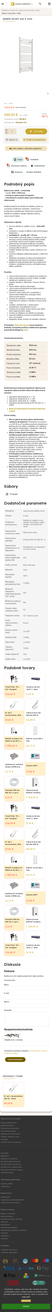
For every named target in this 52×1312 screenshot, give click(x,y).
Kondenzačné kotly (9, 1123)
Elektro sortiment (8, 1213)
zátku (25, 330)
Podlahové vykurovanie (10, 1134)
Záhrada (4, 1222)
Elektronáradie (7, 1216)
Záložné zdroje (7, 1172)
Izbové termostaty (8, 1131)
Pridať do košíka (36, 131)
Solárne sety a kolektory (11, 1142)
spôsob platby (7, 1184)
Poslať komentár (15, 1059)
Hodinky (4, 1238)
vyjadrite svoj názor (9, 1250)
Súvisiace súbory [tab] (17, 165)
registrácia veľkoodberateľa (13, 1200)
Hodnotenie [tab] (39, 166)
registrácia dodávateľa (10, 1203)
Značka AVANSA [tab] (33, 172)
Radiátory (5, 1156)
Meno (6, 985)
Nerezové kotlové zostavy (12, 1170)
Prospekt (14, 494)
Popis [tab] (20, 159)
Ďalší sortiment (8, 1210)
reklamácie (5, 1186)
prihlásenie (5, 1197)
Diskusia (18, 172)
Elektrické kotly (7, 1125)
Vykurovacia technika (11, 1119)
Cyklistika (5, 1236)
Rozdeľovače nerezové (10, 1161)
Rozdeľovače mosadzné (11, 1164)
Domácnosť (5, 1225)
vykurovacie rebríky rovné (34, 511)
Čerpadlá (4, 1153)
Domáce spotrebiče (9, 1227)
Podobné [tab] (32, 159)
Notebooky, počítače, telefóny (13, 1230)
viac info (26, 1297)
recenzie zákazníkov (9, 1252)
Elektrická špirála (21, 325)
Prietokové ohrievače (10, 1128)
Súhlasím (26, 1306)
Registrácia (6, 1193)
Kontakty (5, 1245)
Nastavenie (26, 1301)
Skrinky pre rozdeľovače (11, 1167)
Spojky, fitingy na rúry (10, 1137)
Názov (6, 1002)
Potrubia (4, 1139)
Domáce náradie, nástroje (11, 1219)
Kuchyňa (4, 1233)
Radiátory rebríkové (9, 1159)
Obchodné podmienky (10, 1179)
